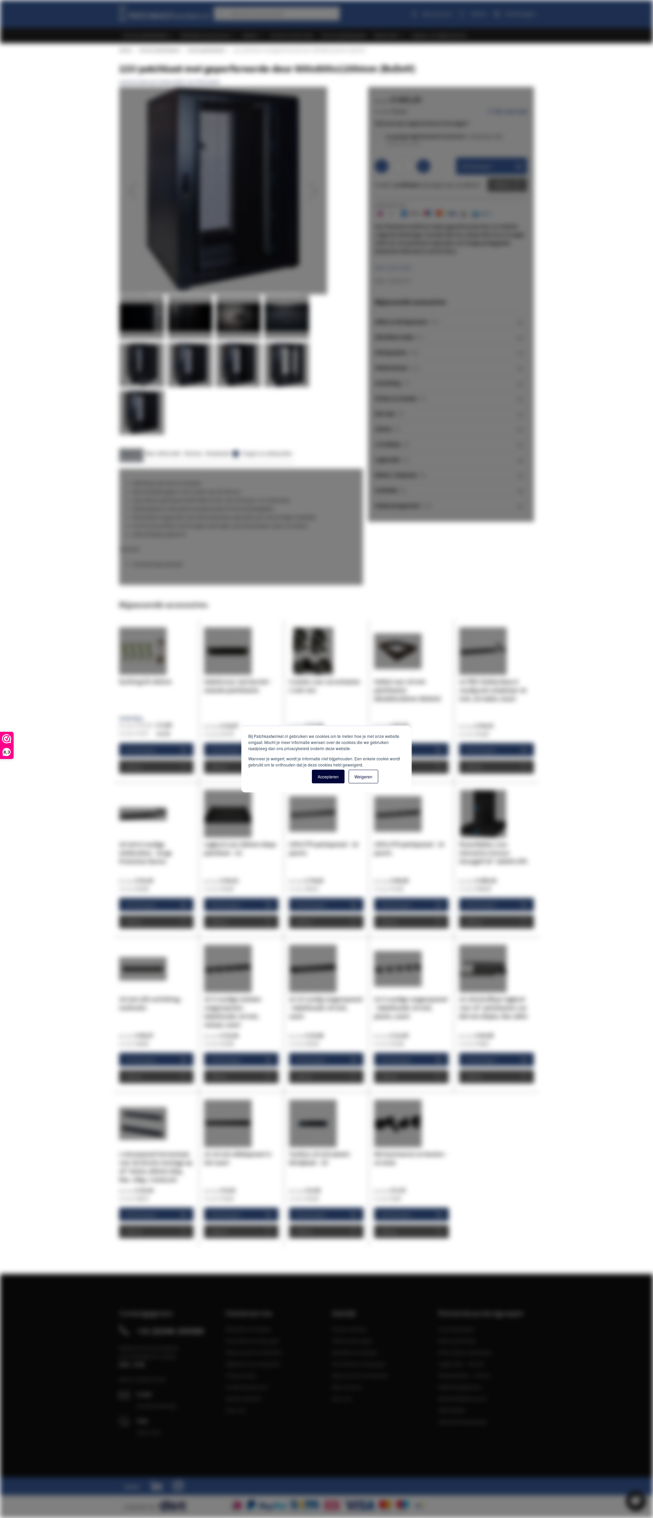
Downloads (221, 453)
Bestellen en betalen (248, 1329)
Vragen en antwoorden (267, 453)
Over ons (235, 1410)
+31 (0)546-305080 (170, 1330)
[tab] (451, 321)
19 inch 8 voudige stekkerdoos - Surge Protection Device (145, 852)
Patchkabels (452, 1410)
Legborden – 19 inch (461, 1363)
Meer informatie (393, 267)
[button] (132, 191)
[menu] (329, 35)
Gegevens (131, 453)
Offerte (502, 184)
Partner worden (349, 1329)
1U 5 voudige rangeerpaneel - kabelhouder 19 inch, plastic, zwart (411, 1007)
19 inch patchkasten (159, 50)
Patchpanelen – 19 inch (464, 1375)
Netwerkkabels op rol (462, 1398)
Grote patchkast (456, 1329)
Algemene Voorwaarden (252, 1363)
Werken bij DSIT (243, 1398)
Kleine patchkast (457, 1340)
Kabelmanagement (459, 1387)
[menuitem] (148, 35)
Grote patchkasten (206, 50)
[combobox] (277, 13)
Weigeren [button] (363, 776)
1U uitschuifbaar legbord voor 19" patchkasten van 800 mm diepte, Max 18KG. (494, 1007)
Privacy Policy (240, 1375)
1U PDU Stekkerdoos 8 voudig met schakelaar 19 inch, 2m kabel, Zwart (492, 690)
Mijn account (437, 13)
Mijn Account (346, 1387)
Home (125, 50)
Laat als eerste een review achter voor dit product (169, 82)
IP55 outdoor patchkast (464, 1352)
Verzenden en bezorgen (252, 1340)
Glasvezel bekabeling (462, 1421)
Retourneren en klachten (253, 1352)
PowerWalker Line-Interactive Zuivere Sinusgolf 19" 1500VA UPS (493, 852)
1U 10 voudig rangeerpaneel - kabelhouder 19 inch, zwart (326, 1007)
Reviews (193, 453)
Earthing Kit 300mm (145, 681)
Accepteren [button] (328, 776)
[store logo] (164, 12)
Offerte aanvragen (352, 1340)
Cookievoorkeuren (246, 1387)
